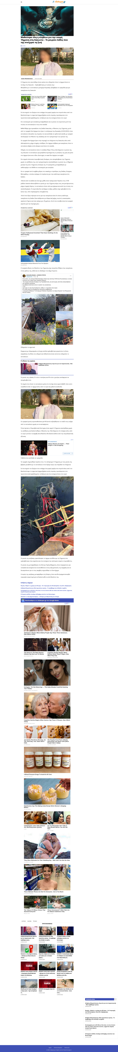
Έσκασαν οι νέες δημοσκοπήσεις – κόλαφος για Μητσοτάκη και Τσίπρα (40, 596)
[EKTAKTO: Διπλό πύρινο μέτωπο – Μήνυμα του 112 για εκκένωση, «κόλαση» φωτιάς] (47, 966)
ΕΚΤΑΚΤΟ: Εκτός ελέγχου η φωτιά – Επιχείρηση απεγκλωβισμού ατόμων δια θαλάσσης (29, 973)
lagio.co (69, 1049)
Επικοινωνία (66, 1047)
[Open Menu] (21, 2)
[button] (47, 21)
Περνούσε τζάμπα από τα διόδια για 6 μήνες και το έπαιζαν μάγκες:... (47, 955)
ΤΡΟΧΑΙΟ (35, 921)
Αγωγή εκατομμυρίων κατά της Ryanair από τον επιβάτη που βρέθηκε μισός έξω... (64, 973)
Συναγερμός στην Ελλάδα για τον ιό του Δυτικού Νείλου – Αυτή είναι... (65, 990)
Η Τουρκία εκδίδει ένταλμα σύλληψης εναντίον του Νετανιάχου (38, 594)
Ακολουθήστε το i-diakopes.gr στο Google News (42, 600)
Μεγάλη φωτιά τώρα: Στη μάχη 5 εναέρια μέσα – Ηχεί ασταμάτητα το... (29, 990)
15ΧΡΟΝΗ (23, 921)
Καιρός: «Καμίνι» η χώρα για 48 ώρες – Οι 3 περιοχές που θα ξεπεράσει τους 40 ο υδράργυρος (46, 585)
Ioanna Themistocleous (27, 78)
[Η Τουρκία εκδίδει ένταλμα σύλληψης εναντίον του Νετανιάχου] (65, 931)
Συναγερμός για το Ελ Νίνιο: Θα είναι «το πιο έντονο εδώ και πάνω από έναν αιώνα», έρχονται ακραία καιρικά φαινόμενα (46, 591)
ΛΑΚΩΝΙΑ (29, 921)
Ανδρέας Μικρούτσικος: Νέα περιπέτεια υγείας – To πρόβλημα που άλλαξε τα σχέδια (44, 588)
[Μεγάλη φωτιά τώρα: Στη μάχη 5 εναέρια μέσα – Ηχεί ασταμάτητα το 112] (29, 983)
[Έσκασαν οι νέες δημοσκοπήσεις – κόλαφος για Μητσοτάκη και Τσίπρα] (29, 948)
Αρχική (50, 1047)
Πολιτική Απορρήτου (58, 1047)
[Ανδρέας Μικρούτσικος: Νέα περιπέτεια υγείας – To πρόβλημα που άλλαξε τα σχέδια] (47, 931)
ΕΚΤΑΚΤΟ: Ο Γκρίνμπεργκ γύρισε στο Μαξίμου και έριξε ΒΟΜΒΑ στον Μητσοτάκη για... (65, 955)
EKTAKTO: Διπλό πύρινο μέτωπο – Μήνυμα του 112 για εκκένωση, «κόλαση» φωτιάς (47, 973)
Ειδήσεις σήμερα (27, 583)
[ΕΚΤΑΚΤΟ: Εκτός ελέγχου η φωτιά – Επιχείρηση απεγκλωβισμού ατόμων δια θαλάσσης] (29, 966)
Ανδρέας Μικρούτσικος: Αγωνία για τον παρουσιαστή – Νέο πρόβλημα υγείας (55, 364)
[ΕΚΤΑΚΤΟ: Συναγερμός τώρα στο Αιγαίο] (47, 983)
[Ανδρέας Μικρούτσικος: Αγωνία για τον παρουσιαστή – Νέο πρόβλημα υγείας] (29, 368)
